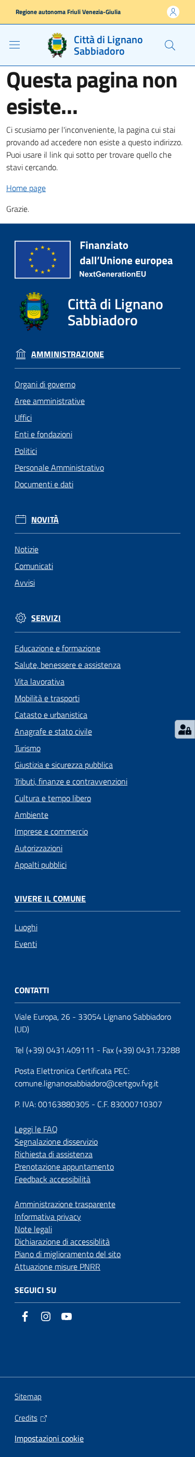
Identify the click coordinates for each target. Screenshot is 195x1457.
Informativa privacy (48, 1216)
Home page (26, 188)
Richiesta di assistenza (54, 1154)
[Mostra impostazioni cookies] (185, 729)
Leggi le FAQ (36, 1129)
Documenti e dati (44, 484)
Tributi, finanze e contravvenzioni (71, 781)
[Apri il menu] (14, 45)
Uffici (23, 417)
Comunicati (34, 566)
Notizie (26, 549)
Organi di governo (45, 384)
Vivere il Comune (50, 899)
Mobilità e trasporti (47, 698)
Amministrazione (67, 354)
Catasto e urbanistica (51, 714)
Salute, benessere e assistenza (68, 664)
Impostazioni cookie (49, 1438)
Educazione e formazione (57, 648)
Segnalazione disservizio (56, 1141)
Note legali (33, 1229)
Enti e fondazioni (43, 434)
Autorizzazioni (38, 848)
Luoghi (26, 927)
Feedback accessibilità (52, 1179)
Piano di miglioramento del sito (68, 1254)
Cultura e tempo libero (53, 798)
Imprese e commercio (51, 831)
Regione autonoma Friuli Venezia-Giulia (68, 12)
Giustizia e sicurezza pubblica (64, 764)
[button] (170, 45)
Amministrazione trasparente (65, 1204)
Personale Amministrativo (59, 467)
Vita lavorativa (39, 681)
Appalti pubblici (41, 864)
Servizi (46, 618)
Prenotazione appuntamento (64, 1166)
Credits (26, 1418)
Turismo (28, 748)
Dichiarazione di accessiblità (62, 1241)
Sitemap (28, 1396)
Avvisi (25, 582)
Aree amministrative (50, 401)
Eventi (26, 943)
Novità (45, 520)
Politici (26, 451)
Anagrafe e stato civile (53, 731)
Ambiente (31, 814)
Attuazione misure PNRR (57, 1266)
